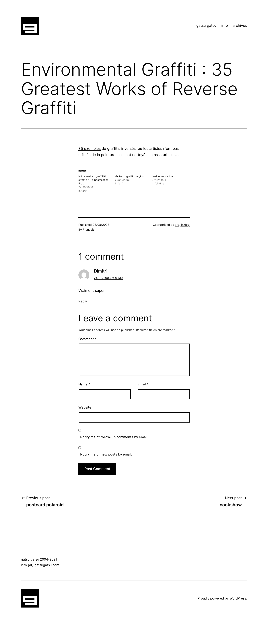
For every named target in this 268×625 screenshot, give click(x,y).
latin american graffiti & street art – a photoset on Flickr (93, 180)
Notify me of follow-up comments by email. (114, 437)
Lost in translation (162, 176)
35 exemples (89, 148)
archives (240, 25)
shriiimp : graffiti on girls (129, 176)
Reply (82, 301)
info (224, 25)
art (177, 224)
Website (84, 407)
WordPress (238, 598)
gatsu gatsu (206, 25)
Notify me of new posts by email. (106, 454)
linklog (185, 224)
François (88, 229)
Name (84, 384)
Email (142, 384)
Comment (87, 339)
